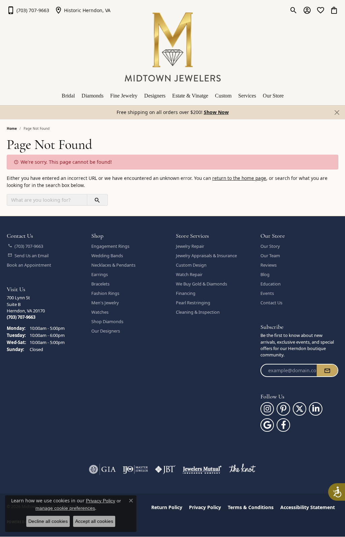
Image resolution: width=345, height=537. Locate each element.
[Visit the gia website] (102, 469)
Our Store (273, 96)
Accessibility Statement (307, 507)
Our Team (270, 256)
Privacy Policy (205, 507)
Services (247, 96)
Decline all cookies (48, 521)
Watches (99, 312)
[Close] (337, 112)
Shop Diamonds (107, 321)
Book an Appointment (29, 265)
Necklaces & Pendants (113, 265)
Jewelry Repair (190, 246)
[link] (28, 10)
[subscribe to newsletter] (327, 371)
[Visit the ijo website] (135, 469)
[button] (293, 10)
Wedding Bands (107, 256)
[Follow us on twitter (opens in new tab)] (299, 409)
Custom (223, 96)
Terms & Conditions (251, 507)
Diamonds (92, 96)
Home (12, 128)
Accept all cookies (94, 521)
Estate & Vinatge (190, 96)
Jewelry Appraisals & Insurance (206, 256)
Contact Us (271, 303)
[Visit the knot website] (242, 469)
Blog (265, 274)
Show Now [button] (216, 112)
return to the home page (239, 178)
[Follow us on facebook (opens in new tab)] (283, 425)
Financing (185, 293)
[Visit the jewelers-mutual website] (202, 469)
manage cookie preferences (65, 508)
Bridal (68, 96)
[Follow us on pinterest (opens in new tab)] (283, 409)
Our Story (270, 246)
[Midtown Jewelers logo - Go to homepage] (173, 47)
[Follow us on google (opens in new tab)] (267, 425)
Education (270, 284)
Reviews (268, 265)
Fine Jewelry (123, 96)
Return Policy (166, 507)
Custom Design (191, 265)
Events (267, 293)
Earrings (99, 274)
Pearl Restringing (193, 303)
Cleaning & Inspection (198, 312)
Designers (154, 96)
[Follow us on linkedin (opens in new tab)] (315, 409)
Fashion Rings (105, 293)
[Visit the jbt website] (165, 469)
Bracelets (100, 284)
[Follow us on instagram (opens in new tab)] (267, 409)
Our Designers (105, 331)
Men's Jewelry (105, 303)
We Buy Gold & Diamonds (201, 284)
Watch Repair (189, 274)
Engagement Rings (110, 246)
